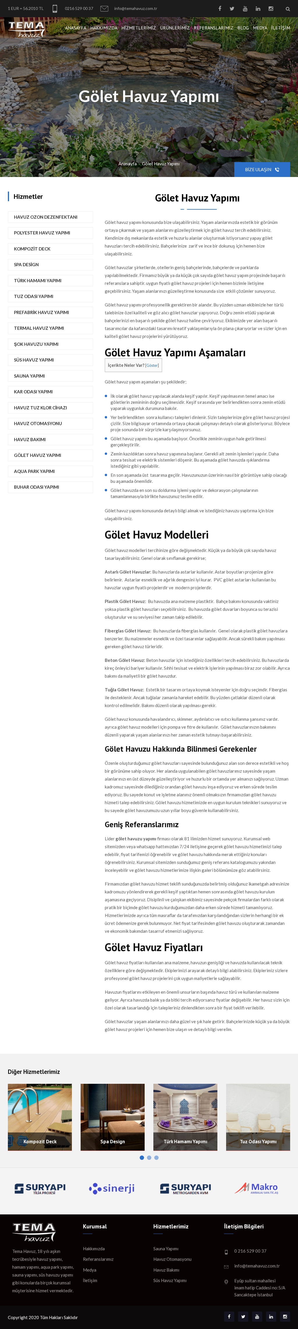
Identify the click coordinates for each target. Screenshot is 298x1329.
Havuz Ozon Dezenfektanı (45, 217)
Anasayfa (75, 28)
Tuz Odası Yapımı (33, 296)
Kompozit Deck (32, 248)
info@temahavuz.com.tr (135, 8)
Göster (152, 365)
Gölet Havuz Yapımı (161, 163)
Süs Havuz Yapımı (34, 359)
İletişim (280, 28)
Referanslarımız (213, 28)
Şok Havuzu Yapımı (36, 344)
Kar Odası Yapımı (33, 391)
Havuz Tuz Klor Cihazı (40, 407)
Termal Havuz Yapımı (39, 328)
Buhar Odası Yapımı (36, 487)
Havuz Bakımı (30, 439)
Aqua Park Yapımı (34, 471)
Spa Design (26, 264)
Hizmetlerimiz (138, 28)
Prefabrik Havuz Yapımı (41, 312)
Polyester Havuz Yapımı (42, 232)
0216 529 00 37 (78, 8)
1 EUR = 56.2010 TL (26, 8)
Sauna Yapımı (29, 375)
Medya (260, 28)
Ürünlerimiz (175, 28)
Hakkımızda (103, 28)
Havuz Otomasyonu (38, 423)
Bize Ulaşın (258, 169)
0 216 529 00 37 (250, 1250)
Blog (243, 28)
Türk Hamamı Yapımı (37, 280)
